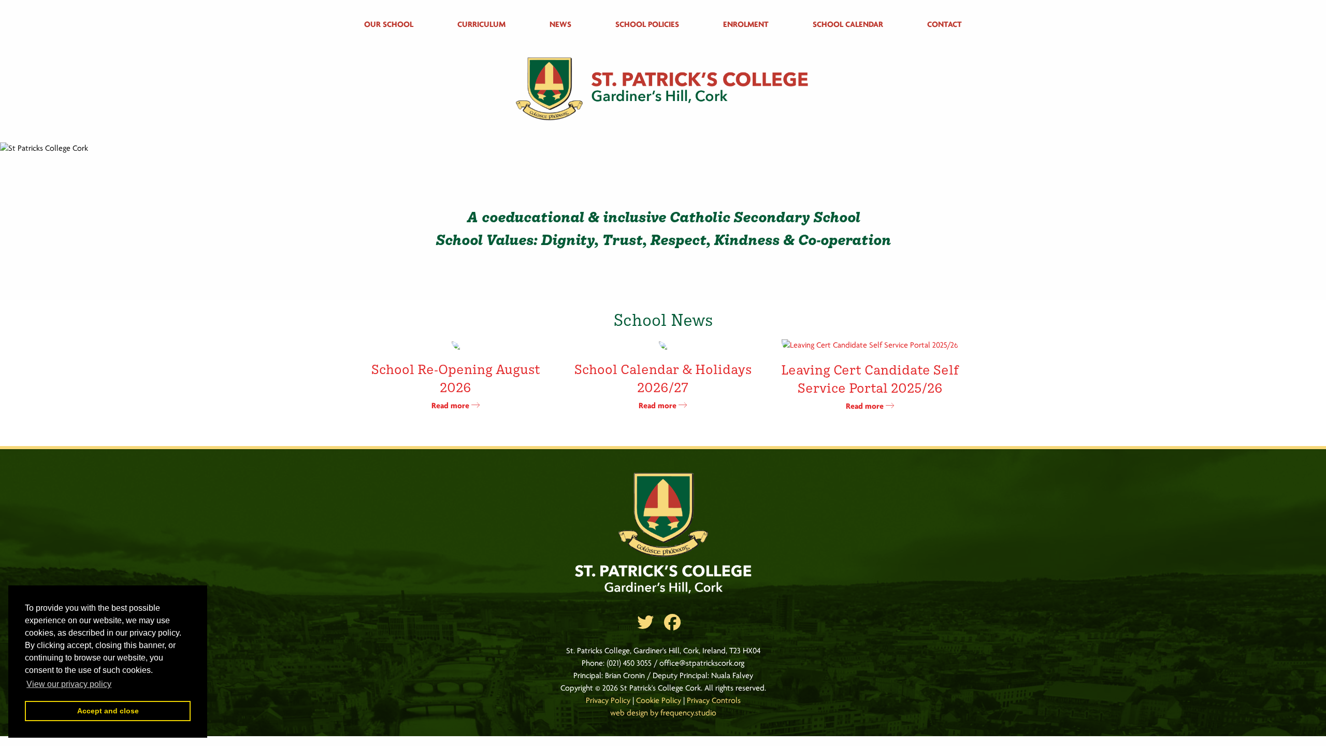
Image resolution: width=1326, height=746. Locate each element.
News (560, 25)
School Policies (647, 25)
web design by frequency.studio (663, 713)
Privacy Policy (608, 701)
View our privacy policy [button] (68, 684)
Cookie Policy (658, 701)
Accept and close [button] (108, 711)
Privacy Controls (714, 701)
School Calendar (848, 25)
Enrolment (746, 25)
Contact (944, 25)
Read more (451, 406)
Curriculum (481, 25)
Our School (388, 25)
